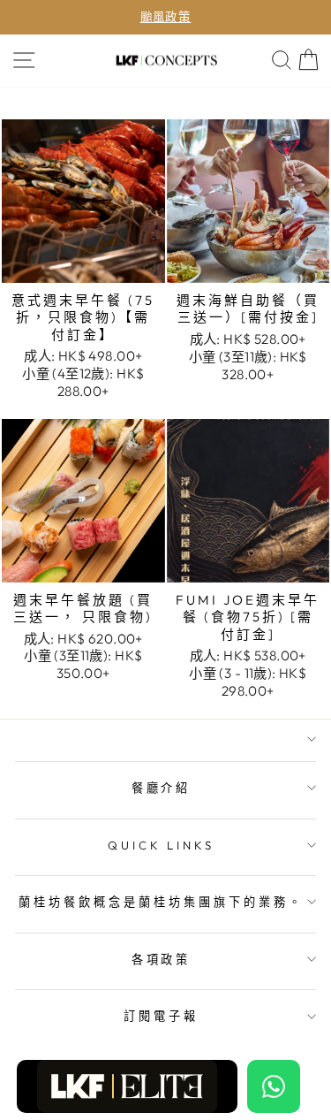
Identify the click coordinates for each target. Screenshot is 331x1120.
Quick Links (161, 845)
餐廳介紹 (162, 788)
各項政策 (162, 959)
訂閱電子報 (161, 1016)
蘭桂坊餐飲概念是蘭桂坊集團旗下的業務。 (161, 902)
